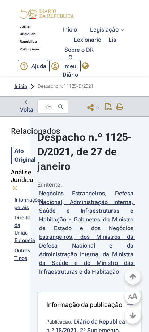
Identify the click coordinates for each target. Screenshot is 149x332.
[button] (47, 15)
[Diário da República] (47, 15)
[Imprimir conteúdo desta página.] (120, 107)
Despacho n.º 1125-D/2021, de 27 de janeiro (84, 151)
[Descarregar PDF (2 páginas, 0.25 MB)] (108, 107)
